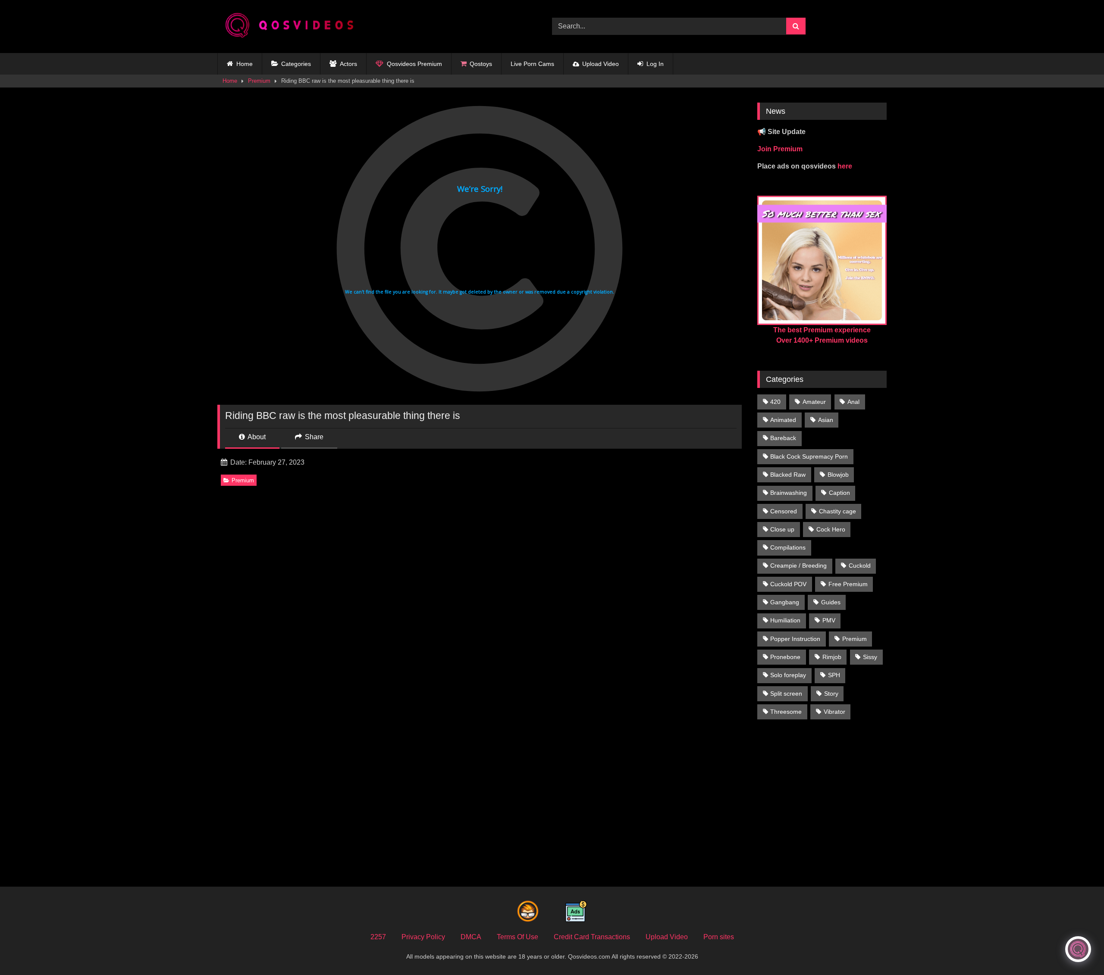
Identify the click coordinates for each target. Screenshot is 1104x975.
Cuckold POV (788, 584)
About (256, 437)
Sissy (870, 656)
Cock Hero (830, 529)
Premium (259, 81)
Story (831, 693)
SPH (834, 675)
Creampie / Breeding (798, 565)
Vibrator (834, 711)
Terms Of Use (517, 937)
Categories (296, 63)
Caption (839, 492)
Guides (831, 602)
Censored (783, 511)
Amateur (814, 401)
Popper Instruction (795, 638)
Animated (783, 419)
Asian (825, 419)
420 (775, 401)
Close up (782, 529)
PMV (828, 620)
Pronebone (785, 656)
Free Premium (848, 584)
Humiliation (785, 620)
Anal (853, 401)
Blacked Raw (788, 474)
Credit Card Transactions (592, 937)
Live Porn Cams (532, 63)
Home (244, 63)
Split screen (786, 693)
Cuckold (860, 565)
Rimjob (831, 656)
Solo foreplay (788, 675)
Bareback (783, 437)
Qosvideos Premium (414, 63)
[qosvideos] (292, 26)
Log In (655, 63)
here (844, 166)
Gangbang (784, 602)
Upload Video (600, 63)
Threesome (786, 711)
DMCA (471, 937)
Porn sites (718, 937)
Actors (348, 63)
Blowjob (838, 474)
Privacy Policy (423, 937)
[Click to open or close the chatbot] (1078, 949)
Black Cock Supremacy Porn (809, 456)
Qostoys (481, 63)
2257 (378, 937)
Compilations (788, 547)
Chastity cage (837, 511)
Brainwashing (788, 492)
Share (313, 437)
